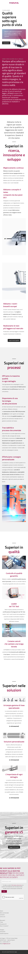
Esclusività (2, 931)
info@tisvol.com (6, 943)
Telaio (1, 922)
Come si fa (2, 916)
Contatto (2, 915)
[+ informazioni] (14, 726)
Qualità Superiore (4, 933)
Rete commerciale (4, 913)
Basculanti (2, 920)
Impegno (2, 930)
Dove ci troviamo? (4, 926)
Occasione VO (3, 924)
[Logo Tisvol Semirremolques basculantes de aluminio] (14, 3)
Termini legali (14, 952)
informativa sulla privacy (16, 885)
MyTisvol (13, 745)
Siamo (1, 911)
